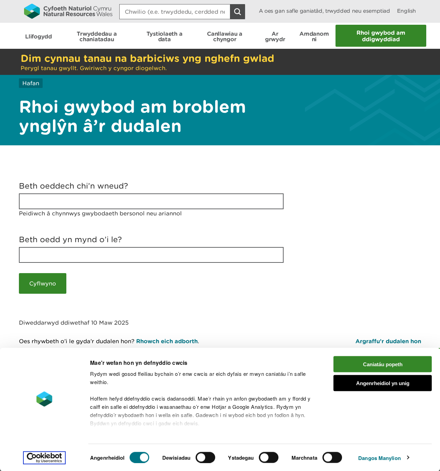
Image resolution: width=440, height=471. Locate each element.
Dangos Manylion (379, 457)
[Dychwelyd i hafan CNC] (68, 11)
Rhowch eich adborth (167, 341)
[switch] (205, 457)
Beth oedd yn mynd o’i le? (70, 239)
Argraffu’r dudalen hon (388, 341)
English (406, 11)
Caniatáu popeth (383, 364)
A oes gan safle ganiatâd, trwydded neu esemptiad (324, 11)
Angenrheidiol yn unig (382, 383)
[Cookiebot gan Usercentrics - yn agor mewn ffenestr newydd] (44, 457)
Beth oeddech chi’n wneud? (73, 186)
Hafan (30, 83)
